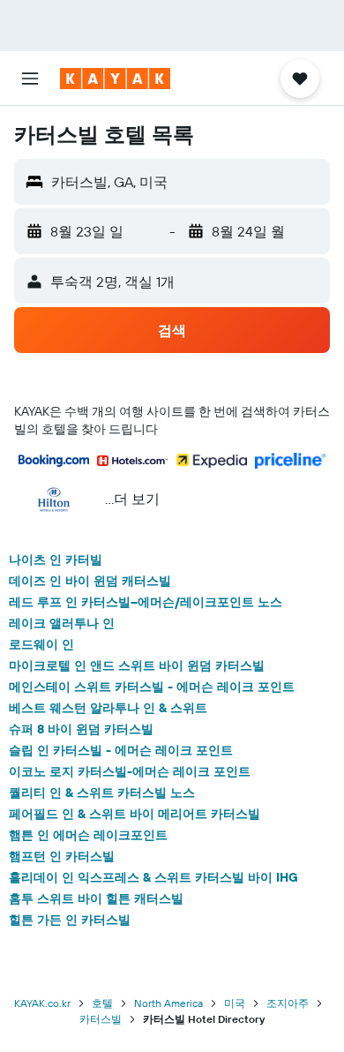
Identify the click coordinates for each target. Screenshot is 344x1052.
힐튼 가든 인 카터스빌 (70, 920)
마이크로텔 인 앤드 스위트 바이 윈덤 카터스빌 (137, 665)
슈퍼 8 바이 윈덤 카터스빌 (81, 729)
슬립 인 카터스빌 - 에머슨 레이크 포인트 (121, 750)
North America (168, 1003)
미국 (234, 1003)
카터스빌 (100, 1019)
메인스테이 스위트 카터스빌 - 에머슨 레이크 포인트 (152, 687)
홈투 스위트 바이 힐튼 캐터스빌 (96, 898)
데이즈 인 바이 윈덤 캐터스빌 (90, 581)
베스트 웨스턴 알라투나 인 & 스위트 (108, 708)
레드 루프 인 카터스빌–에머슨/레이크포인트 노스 (145, 602)
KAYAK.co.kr (42, 1003)
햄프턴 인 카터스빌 (62, 856)
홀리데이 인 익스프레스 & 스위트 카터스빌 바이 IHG (153, 877)
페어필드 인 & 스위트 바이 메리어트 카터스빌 (134, 814)
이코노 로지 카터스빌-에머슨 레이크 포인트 (130, 771)
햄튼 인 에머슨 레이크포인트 (88, 835)
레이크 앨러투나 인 (62, 623)
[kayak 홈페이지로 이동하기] (115, 78)
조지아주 (287, 1003)
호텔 (102, 1003)
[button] (30, 78)
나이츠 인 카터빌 (55, 559)
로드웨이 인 (41, 644)
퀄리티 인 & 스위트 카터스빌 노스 (102, 792)
